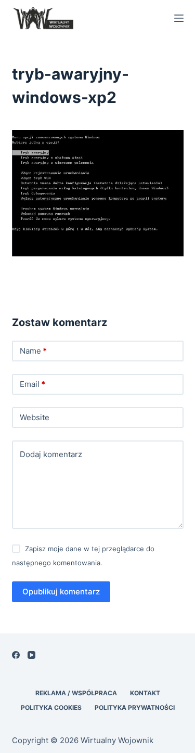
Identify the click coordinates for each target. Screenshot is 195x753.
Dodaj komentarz (51, 454)
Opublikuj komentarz (61, 591)
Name (33, 351)
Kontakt (145, 693)
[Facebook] (16, 655)
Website (34, 417)
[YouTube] (31, 655)
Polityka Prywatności (135, 707)
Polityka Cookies (51, 707)
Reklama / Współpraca (76, 693)
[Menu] (179, 18)
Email (32, 384)
